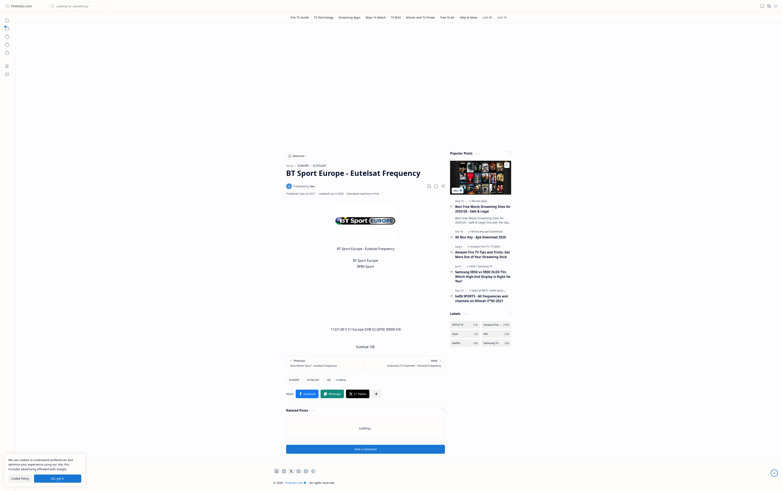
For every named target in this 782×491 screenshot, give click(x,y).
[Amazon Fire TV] (480, 246)
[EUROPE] (294, 380)
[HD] (329, 380)
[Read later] (429, 186)
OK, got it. (58, 478)
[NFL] (496, 334)
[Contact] (7, 74)
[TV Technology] (323, 17)
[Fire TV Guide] (299, 17)
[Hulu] (465, 334)
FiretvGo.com (21, 6)
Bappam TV (516, 483)
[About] (7, 66)
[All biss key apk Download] (486, 231)
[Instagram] (284, 471)
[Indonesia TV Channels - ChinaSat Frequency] (405, 363)
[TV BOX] (396, 17)
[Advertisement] (395, 57)
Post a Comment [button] (366, 449)
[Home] (7, 20)
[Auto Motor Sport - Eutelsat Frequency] (326, 363)
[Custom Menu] (7, 45)
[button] (7, 6)
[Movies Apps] (479, 201)
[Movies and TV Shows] (420, 17)
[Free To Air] (447, 17)
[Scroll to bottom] (774, 473)
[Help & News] (468, 17)
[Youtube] (298, 471)
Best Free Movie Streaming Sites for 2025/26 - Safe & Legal (483, 209)
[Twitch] (306, 471)
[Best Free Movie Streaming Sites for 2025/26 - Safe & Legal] (480, 178)
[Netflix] (465, 343)
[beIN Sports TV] (499, 290)
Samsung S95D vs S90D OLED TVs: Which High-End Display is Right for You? (483, 276)
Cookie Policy (20, 478)
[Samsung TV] (484, 266)
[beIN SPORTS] (481, 290)
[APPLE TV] (465, 325)
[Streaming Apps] (349, 17)
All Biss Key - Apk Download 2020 (480, 237)
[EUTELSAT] (313, 380)
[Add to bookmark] (507, 165)
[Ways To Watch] (376, 17)
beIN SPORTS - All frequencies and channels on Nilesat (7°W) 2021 (481, 298)
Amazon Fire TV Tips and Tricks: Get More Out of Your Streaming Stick (482, 254)
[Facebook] (276, 471)
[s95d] (473, 266)
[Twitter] (291, 471)
